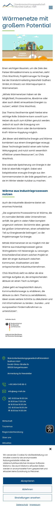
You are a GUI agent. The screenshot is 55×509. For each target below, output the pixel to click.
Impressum (35, 504)
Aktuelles (6, 443)
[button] (50, 449)
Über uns (6, 437)
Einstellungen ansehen (27, 497)
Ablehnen (27, 489)
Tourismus (7, 426)
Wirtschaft (7, 421)
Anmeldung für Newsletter (19, 373)
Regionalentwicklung (12, 432)
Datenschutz (22, 504)
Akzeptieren (27, 480)
